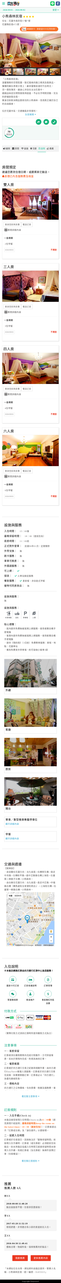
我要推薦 (20, 1258)
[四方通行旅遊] (13, 5)
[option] (30, 673)
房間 (17, 148)
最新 (8, 148)
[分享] (38, 122)
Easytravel (35, 1281)
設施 (26, 148)
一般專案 (8, 238)
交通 (34, 148)
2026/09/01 (9, 250)
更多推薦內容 (41, 1258)
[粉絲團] (46, 122)
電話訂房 (27, 224)
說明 (43, 148)
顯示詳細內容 (12, 824)
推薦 (52, 148)
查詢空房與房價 (12, 224)
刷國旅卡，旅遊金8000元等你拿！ (42, 29)
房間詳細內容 (14, 230)
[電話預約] (54, 122)
